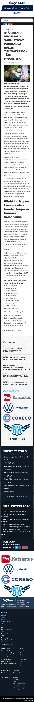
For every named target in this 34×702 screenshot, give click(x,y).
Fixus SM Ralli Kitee (6, 661)
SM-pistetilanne (24, 662)
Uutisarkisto (12, 391)
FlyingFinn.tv (5, 671)
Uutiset (21, 653)
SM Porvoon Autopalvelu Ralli (9, 663)
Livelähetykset (5, 673)
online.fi (31, 700)
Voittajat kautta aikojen (7, 644)
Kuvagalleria (23, 655)
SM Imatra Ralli (5, 657)
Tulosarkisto (23, 666)
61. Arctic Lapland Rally (7, 653)
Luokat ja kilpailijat (6, 630)
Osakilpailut (5, 649)
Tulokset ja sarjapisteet (19, 684)
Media (22, 649)
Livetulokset (23, 664)
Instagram (4, 620)
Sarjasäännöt (4, 634)
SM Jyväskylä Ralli (6, 659)
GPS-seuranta (5, 636)
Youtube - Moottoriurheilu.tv (8, 622)
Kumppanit (16, 671)
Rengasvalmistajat (17, 673)
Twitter (3, 617)
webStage (22, 698)
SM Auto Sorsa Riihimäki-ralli (9, 655)
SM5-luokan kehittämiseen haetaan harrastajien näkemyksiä (14, 350)
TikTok (3, 624)
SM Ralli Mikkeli (5, 651)
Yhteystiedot (5, 677)
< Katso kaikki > (17, 497)
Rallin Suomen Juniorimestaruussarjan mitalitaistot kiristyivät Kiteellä (16, 367)
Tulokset (23, 660)
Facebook (4, 615)
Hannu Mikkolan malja (7, 642)
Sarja (3, 627)
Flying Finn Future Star (7, 640)
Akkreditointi (23, 651)
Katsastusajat (5, 638)
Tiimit (2, 632)
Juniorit (15, 677)
